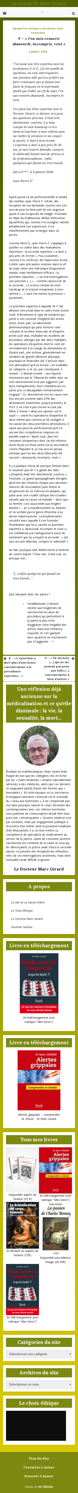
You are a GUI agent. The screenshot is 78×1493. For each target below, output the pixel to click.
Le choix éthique (22, 910)
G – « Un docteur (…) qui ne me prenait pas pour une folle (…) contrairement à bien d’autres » (56, 668)
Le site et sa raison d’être (28, 902)
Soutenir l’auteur (22, 927)
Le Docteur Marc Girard (26, 919)
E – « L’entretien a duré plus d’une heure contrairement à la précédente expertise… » (20, 667)
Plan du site (39, 1458)
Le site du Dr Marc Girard (39, 3)
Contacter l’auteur (39, 1467)
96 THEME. (46, 1487)
